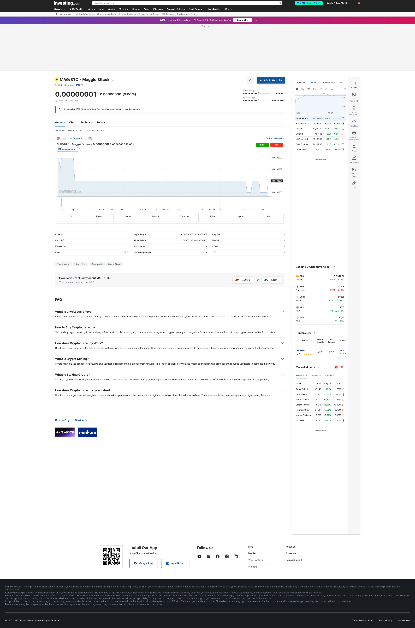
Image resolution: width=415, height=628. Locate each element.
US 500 (299, 134)
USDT (302, 297)
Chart (73, 122)
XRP (302, 307)
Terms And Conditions (363, 620)
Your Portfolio (255, 560)
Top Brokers (304, 333)
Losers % (330, 375)
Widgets (252, 566)
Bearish (246, 279)
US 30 (299, 128)
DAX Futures (302, 144)
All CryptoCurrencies (85, 14)
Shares (342, 82)
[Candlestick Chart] (58, 138)
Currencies (301, 82)
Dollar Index (301, 149)
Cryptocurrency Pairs (106, 14)
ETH (302, 286)
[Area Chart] (64, 138)
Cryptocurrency (63, 14)
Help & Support (294, 560)
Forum (101, 122)
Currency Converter (127, 14)
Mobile (252, 553)
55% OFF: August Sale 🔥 (309, 3)
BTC (302, 276)
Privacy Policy (385, 620)
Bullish (274, 279)
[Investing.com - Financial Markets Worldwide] (66, 3)
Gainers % (316, 375)
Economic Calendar (176, 9)
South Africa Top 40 (305, 118)
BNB (302, 317)
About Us (290, 546)
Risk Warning (403, 620)
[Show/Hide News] (90, 138)
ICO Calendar (168, 14)
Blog (250, 546)
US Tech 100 (302, 139)
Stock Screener (196, 9)
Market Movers (305, 367)
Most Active (301, 375)
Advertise (291, 553)
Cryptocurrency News (186, 14)
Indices (314, 82)
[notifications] (353, 3)
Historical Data (75, 130)
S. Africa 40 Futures (305, 123)
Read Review (342, 351)
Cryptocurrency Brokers (149, 14)
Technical (86, 122)
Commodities (328, 82)
